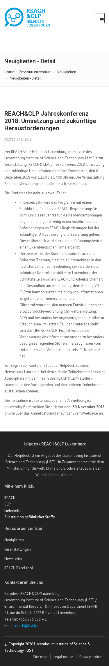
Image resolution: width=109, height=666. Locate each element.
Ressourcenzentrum (35, 71)
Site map (40, 656)
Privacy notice (90, 656)
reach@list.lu (26, 625)
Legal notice (63, 656)
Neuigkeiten (66, 71)
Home (9, 71)
